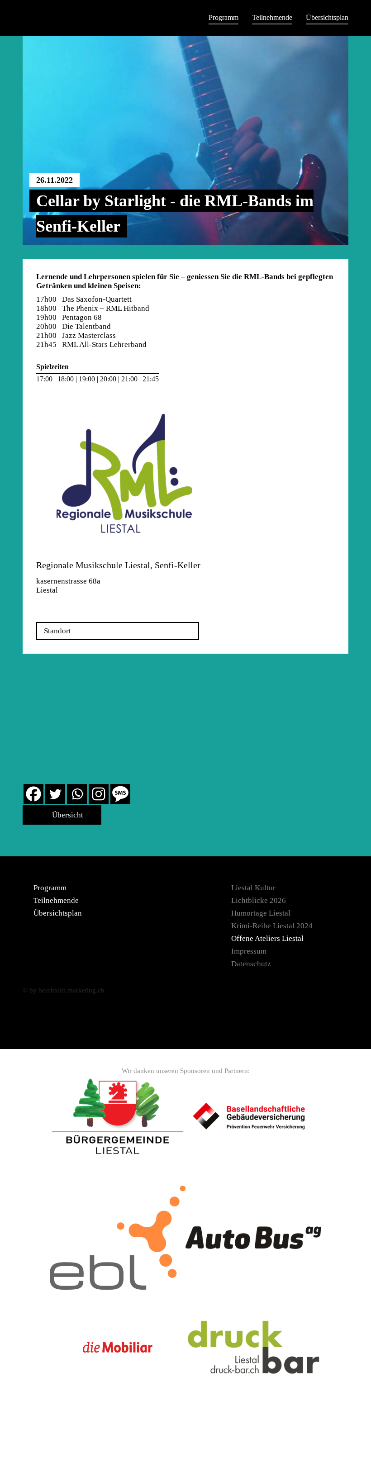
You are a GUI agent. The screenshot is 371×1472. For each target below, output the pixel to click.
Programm (223, 17)
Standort (57, 631)
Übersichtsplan (327, 17)
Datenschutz (251, 963)
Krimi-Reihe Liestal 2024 (272, 925)
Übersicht (66, 815)
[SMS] (120, 794)
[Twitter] (55, 794)
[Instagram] (99, 794)
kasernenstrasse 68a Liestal (68, 585)
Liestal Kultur (253, 887)
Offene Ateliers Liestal (267, 938)
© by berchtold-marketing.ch (64, 990)
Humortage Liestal (260, 913)
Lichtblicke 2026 (258, 900)
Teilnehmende (272, 17)
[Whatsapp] (77, 794)
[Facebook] (33, 794)
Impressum (248, 951)
